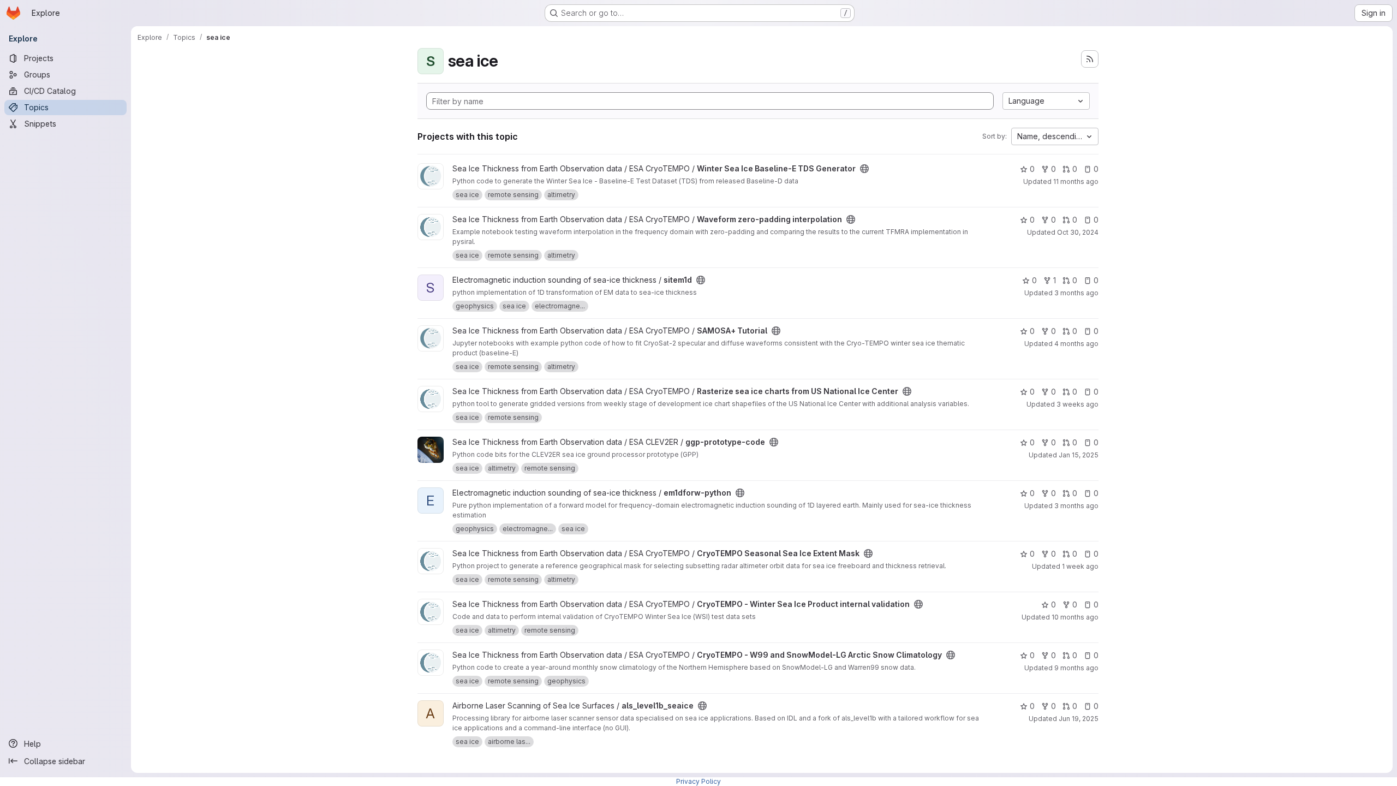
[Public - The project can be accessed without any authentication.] (864, 168)
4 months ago (1076, 344)
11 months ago (1076, 181)
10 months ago (1075, 617)
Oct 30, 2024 (1078, 232)
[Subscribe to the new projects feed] (1090, 59)
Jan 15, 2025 (1079, 455)
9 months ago (1076, 668)
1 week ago (1080, 566)
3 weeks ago (1077, 404)
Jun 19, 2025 (1079, 718)
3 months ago (1076, 293)
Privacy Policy (698, 781)
